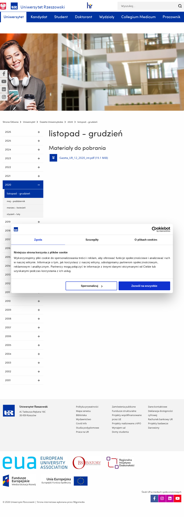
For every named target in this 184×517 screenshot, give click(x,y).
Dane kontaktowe (157, 406)
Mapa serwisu (83, 411)
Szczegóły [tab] (92, 239)
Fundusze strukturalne (124, 411)
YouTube (177, 498)
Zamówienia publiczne (124, 406)
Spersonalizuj (89, 285)
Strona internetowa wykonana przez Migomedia (61, 502)
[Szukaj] (180, 6)
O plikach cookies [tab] (146, 239)
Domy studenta (120, 431)
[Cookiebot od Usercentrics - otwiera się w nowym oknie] (154, 229)
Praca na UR (82, 431)
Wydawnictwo (83, 419)
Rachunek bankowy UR (160, 419)
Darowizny (153, 427)
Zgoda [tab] (38, 239)
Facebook (154, 498)
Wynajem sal (118, 427)
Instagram (162, 498)
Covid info (81, 423)
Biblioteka (81, 415)
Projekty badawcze (158, 423)
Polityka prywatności (87, 406)
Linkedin (170, 498)
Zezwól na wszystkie (144, 285)
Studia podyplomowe (87, 427)
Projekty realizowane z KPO (126, 423)
